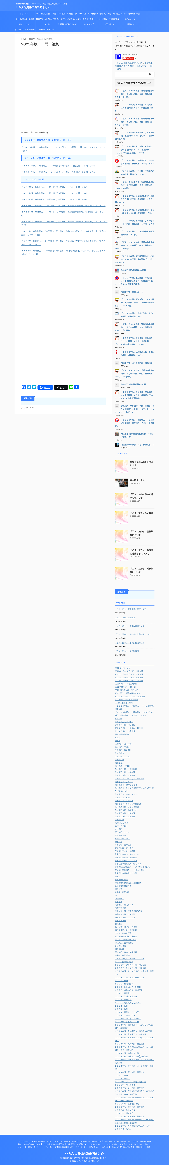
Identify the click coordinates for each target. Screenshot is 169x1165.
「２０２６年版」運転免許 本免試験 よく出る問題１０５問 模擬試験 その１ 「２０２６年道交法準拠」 (134, 281)
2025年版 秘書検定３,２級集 (109, 20)
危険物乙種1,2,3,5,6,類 (25, 19)
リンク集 (46, 24)
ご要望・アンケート (25, 24)
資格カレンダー (131, 19)
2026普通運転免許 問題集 (46, 14)
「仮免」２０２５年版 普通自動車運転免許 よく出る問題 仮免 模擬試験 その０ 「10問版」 (134, 373)
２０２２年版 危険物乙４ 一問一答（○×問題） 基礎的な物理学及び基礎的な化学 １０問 (63, 205)
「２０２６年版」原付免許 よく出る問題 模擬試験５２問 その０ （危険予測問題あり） (134, 135)
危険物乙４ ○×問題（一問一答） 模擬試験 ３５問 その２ (66, 172)
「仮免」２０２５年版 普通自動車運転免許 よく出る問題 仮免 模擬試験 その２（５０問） (134, 185)
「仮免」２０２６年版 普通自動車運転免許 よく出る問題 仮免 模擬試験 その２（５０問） (134, 245)
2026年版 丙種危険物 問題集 (46, 20)
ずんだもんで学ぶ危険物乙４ (25, 30)
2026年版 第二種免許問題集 (88, 14)
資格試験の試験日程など (67, 24)
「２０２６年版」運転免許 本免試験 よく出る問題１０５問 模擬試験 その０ (134, 107)
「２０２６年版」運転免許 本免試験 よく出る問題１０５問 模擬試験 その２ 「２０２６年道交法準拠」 (134, 395)
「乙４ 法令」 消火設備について (129, 643)
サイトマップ (88, 24)
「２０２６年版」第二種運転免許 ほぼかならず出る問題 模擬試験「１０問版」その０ (134, 259)
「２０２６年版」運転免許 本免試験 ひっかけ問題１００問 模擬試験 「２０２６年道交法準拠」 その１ (134, 149)
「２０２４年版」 (29, 172)
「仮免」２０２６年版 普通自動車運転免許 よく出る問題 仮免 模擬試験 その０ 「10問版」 (134, 327)
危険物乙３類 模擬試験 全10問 (133, 384)
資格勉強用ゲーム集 (46, 29)
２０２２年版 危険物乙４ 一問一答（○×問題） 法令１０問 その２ (54, 193)
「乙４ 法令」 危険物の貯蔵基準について (133, 634)
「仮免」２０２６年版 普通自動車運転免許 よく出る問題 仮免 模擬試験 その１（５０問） (134, 93)
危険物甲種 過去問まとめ (67, 19)
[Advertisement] (63, 67)
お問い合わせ (109, 24)
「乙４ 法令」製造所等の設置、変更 (130, 609)
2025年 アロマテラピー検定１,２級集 (88, 20)
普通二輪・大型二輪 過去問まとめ (109, 14)
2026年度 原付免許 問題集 (67, 14)
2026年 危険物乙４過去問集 (130, 14)
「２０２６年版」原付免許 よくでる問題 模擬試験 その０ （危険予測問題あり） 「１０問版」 (134, 302)
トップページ (25, 14)
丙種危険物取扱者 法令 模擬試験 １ (137, 444)
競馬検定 (130, 24)
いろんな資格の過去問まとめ (33, 7)
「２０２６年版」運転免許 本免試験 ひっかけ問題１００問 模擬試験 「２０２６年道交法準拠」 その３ (134, 341)
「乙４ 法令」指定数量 (141, 513)
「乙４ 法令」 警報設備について (129, 626)
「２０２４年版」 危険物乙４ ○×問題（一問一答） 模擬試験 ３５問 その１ (58, 165)
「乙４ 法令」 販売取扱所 (127, 651)
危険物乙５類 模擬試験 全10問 (133, 270)
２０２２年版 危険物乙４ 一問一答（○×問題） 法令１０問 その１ (54, 187)
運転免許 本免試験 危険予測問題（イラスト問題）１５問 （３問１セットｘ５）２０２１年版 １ (134, 409)
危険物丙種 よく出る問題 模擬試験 (136, 363)
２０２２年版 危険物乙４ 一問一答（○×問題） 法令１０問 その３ (54, 199)
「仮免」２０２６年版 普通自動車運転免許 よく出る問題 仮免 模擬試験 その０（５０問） (134, 121)
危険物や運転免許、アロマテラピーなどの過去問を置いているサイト (84, 1158)
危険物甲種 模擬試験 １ (132, 292)
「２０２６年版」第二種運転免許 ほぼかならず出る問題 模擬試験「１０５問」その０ (134, 199)
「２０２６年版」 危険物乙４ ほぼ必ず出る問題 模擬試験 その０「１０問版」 (134, 423)
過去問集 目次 (137, 480)
